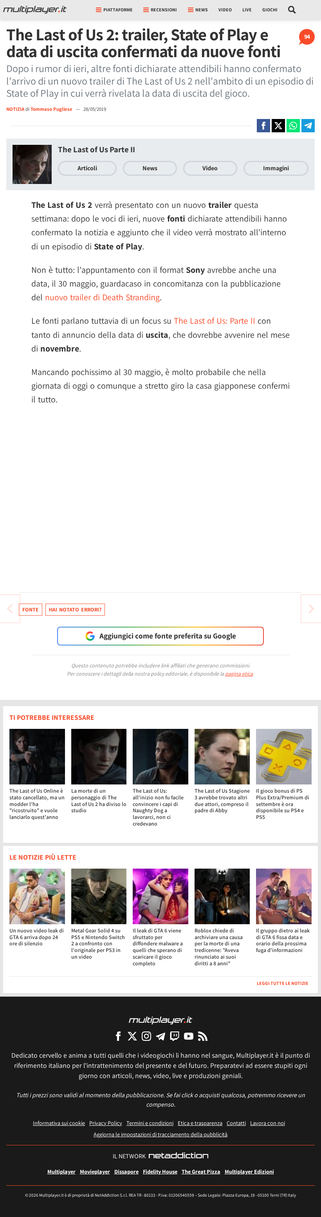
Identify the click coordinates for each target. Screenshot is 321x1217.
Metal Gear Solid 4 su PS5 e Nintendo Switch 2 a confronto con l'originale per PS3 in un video (98, 943)
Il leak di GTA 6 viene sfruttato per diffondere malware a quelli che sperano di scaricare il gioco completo (158, 947)
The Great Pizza (201, 1171)
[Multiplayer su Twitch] (174, 1036)
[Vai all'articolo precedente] (311, 608)
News (149, 168)
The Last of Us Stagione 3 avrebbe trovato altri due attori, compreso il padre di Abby (222, 800)
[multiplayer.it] (160, 1020)
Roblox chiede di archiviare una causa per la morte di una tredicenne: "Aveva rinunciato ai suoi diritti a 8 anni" (219, 947)
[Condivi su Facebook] (263, 125)
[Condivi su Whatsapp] (293, 125)
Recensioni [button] (164, 10)
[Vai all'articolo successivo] (10, 608)
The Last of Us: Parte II (214, 320)
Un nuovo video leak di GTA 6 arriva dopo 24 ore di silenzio (36, 937)
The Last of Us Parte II (96, 149)
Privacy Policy (105, 1123)
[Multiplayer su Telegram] (160, 1036)
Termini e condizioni (149, 1123)
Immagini (276, 168)
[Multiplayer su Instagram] (146, 1036)
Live (247, 10)
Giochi (270, 10)
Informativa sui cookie (59, 1123)
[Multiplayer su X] (132, 1036)
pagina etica (239, 673)
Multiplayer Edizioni (249, 1171)
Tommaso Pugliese (52, 109)
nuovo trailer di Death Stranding (102, 297)
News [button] (201, 10)
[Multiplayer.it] (35, 10)
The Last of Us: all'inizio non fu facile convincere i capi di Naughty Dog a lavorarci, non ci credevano (158, 807)
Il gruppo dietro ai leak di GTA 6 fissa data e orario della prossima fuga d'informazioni (283, 940)
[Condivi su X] (278, 125)
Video (225, 10)
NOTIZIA (15, 109)
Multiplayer (61, 1171)
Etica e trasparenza (200, 1123)
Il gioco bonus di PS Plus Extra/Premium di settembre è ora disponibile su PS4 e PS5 (282, 803)
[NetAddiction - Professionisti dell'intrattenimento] (178, 1156)
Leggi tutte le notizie (282, 983)
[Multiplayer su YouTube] (188, 1036)
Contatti (236, 1123)
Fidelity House (160, 1171)
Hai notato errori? (75, 609)
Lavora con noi (267, 1123)
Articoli (87, 168)
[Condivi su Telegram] (308, 125)
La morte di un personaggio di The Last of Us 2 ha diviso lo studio (98, 800)
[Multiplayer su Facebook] (118, 1036)
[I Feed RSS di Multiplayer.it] (202, 1036)
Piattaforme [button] (118, 10)
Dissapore (126, 1171)
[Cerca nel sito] (292, 10)
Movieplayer (95, 1171)
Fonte (30, 609)
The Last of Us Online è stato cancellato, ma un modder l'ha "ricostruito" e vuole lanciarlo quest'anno (37, 803)
